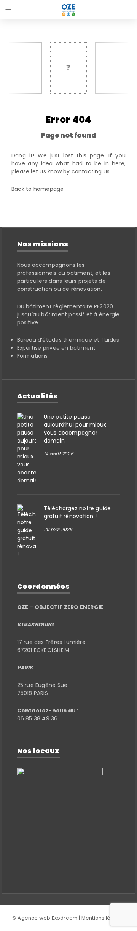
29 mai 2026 (58, 529)
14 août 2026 (58, 453)
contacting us (92, 171)
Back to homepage (37, 189)
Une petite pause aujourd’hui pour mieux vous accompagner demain (75, 428)
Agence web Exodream (48, 917)
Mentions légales (103, 917)
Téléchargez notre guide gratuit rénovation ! (77, 512)
